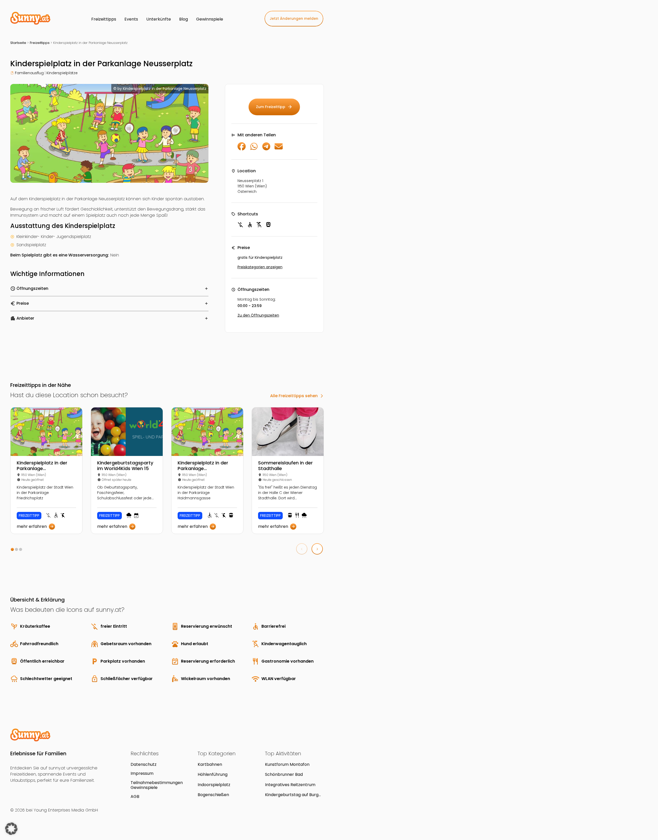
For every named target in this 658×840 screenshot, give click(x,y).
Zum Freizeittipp (274, 107)
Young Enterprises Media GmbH (66, 810)
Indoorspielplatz (214, 784)
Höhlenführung (212, 774)
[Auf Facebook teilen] (241, 149)
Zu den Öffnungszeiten (258, 315)
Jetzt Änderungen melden (294, 18)
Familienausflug (29, 72)
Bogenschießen (213, 794)
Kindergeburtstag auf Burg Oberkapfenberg (291, 794)
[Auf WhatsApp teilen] (254, 149)
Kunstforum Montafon (287, 764)
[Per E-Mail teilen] (279, 149)
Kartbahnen (210, 764)
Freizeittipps (40, 43)
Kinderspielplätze (62, 72)
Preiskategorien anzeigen (259, 267)
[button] (12, 549)
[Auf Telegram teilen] (266, 149)
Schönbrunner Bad (284, 774)
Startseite (18, 43)
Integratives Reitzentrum (290, 784)
